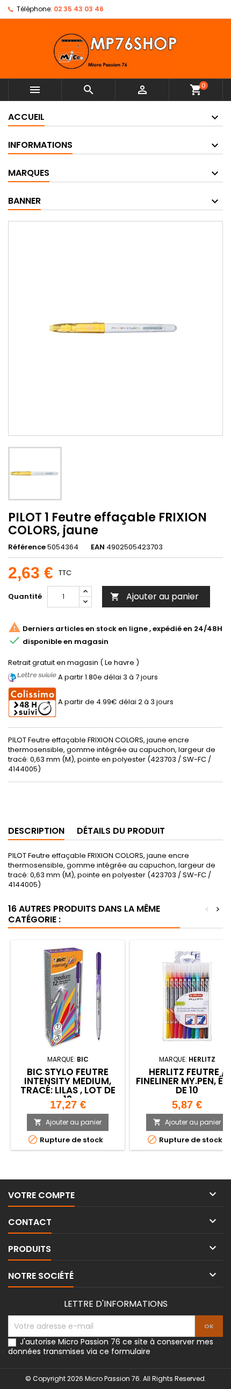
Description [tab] (36, 831)
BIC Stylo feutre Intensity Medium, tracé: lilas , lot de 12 (68, 1085)
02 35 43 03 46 (79, 8)
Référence (27, 547)
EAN (98, 547)
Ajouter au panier (154, 596)
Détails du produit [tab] (121, 831)
